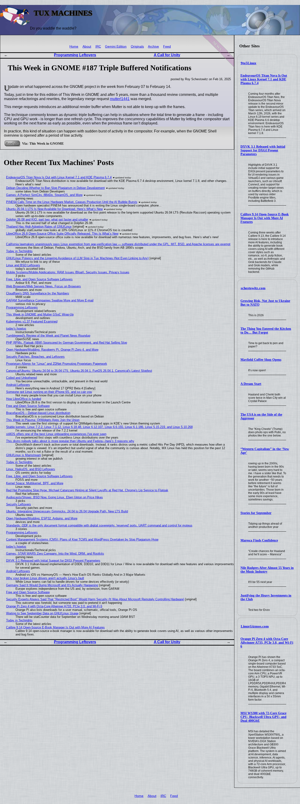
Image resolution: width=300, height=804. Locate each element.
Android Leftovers (18, 385)
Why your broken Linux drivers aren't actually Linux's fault (45, 578)
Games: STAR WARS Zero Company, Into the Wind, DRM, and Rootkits (55, 553)
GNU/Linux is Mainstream (23, 455)
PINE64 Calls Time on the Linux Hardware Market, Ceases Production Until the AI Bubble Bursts (71, 202)
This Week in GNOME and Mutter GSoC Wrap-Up (40, 314)
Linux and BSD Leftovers (23, 265)
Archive (153, 46)
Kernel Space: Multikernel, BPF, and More (34, 483)
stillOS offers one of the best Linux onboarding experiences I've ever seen (56, 434)
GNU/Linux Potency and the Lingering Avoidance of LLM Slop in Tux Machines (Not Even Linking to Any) (77, 258)
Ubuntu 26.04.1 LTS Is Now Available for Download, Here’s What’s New (54, 209)
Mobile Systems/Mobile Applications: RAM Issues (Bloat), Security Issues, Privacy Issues (67, 272)
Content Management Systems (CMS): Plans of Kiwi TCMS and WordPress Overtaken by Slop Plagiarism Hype (82, 539)
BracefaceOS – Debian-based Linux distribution (38, 413)
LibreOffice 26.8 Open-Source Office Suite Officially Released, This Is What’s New (62, 233)
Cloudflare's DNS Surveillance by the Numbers (37, 293)
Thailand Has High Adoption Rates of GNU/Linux (39, 226)
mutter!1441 (120, 99)
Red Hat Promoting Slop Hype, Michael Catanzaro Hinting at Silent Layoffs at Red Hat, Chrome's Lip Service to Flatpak (87, 490)
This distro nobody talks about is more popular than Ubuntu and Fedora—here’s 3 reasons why (70, 441)
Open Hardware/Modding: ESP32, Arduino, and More (41, 518)
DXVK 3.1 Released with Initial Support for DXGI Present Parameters (262, 150)
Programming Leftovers (75, 55)
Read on (12, 143)
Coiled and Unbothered (21, 377)
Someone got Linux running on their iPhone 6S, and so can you (49, 392)
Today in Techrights (19, 251)
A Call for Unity (167, 55)
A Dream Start (250, 384)
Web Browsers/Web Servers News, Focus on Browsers (43, 286)
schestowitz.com (253, 288)
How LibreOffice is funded (23, 399)
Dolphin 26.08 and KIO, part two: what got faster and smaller (47, 219)
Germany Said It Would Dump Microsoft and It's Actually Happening (52, 585)
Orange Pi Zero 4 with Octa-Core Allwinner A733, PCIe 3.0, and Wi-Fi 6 (266, 642)
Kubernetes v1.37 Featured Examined (31, 321)
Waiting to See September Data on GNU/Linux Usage (42, 613)
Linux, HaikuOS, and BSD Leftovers (30, 469)
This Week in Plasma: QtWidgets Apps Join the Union (42, 420)
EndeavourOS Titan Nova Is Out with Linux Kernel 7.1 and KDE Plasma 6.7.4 (263, 79)
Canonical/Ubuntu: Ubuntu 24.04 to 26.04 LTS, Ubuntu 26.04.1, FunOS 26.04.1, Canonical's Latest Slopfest (79, 370)
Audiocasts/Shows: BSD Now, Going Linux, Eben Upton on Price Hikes (54, 497)
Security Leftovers (18, 504)
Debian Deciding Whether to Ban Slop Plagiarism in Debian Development (55, 188)
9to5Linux (248, 63)
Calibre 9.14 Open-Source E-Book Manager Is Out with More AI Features (264, 218)
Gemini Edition (116, 46)
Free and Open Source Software (28, 406)
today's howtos (16, 328)
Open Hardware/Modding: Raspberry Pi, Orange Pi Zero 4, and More (52, 349)
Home (73, 46)
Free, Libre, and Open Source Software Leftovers (39, 279)
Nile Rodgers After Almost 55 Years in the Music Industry (267, 569)
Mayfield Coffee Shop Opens (260, 359)
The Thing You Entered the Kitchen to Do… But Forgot (265, 330)
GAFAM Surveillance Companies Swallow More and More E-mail (50, 300)
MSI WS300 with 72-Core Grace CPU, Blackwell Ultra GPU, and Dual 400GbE (263, 716)
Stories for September (255, 513)
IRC (98, 46)
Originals (137, 46)
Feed (167, 46)
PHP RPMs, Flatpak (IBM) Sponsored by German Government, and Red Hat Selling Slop (66, 342)
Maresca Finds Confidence (259, 540)
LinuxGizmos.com (255, 626)
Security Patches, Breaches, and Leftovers (35, 356)
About (86, 46)
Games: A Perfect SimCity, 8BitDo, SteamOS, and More (44, 195)
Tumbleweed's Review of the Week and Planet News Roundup (48, 335)
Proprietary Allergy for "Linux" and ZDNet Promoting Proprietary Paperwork (56, 363)
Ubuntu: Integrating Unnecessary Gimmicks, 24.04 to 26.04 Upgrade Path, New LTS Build (67, 511)
